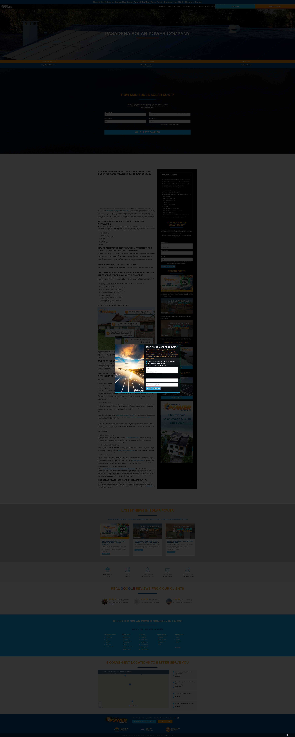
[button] (177, 347)
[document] (147, 368)
